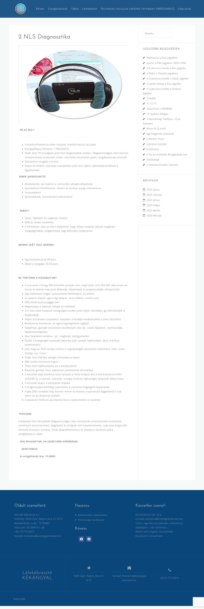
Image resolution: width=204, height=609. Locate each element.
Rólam (40, 8)
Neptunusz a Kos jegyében (162, 57)
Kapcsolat (184, 8)
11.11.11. (152, 103)
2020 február (154, 215)
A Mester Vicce (155, 138)
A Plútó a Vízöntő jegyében (162, 73)
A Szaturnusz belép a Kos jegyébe (166, 68)
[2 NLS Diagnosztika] (73, 83)
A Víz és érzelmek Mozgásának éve (167, 154)
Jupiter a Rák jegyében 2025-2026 (166, 63)
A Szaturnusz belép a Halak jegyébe (168, 78)
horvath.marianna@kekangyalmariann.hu (38, 535)
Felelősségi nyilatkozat (91, 519)
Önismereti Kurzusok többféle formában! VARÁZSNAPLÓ (138, 8)
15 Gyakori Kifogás (157, 113)
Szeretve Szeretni (157, 144)
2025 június (153, 189)
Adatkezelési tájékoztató (92, 515)
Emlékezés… (154, 149)
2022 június (153, 200)
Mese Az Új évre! (156, 128)
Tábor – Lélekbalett (84, 8)
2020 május (153, 205)
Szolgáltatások (58, 8)
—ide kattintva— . (158, 527)
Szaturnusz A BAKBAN (159, 108)
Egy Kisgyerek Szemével (160, 133)
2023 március (154, 194)
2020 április (153, 210)
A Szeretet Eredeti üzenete (162, 164)
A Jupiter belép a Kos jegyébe (164, 83)
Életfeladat (153, 159)
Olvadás (151, 98)
